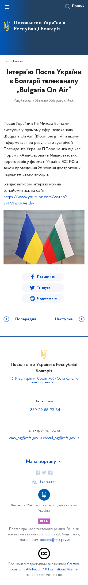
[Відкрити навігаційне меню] (7, 7)
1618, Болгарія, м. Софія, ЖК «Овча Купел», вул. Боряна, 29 (44, 380)
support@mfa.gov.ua (55, 540)
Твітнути (43, 288)
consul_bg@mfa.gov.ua (61, 438)
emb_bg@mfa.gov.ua (25, 438)
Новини (17, 61)
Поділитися (46, 277)
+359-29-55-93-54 (44, 410)
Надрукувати (47, 298)
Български (48, 482)
